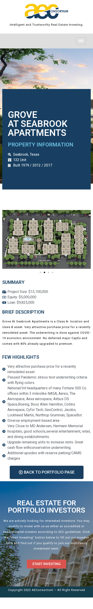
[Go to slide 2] (44, 272)
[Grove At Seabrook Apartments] (46, 10)
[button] (7, 239)
